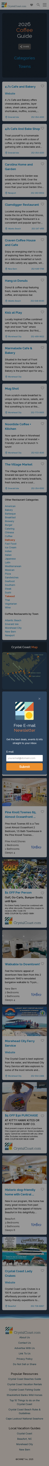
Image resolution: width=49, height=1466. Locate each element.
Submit (24, 767)
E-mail (10, 751)
